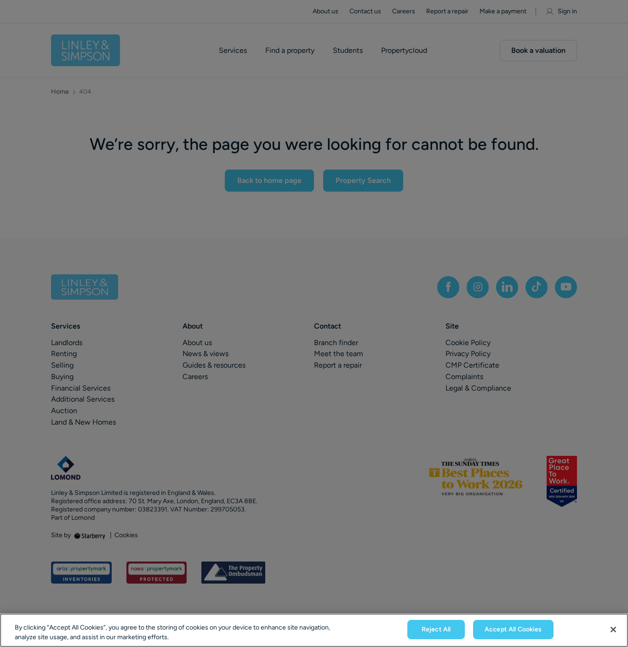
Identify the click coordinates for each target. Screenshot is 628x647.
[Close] (613, 629)
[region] (314, 630)
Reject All (436, 629)
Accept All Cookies (513, 629)
